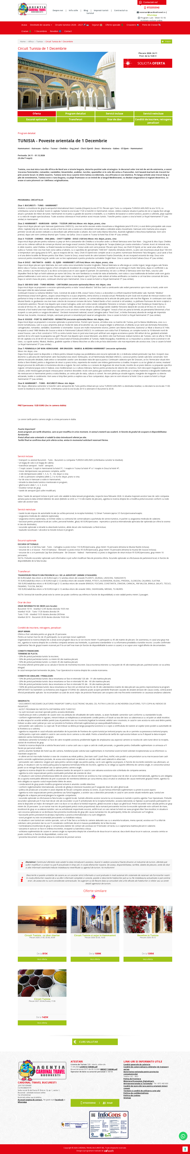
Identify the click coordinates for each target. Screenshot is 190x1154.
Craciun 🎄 (26, 31)
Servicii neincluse (153, 113)
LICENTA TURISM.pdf (89, 1067)
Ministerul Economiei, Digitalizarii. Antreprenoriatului (139, 1082)
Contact (68, 31)
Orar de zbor (114, 119)
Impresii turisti (101, 10)
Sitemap (127, 1098)
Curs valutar (88, 1041)
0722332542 (89, 1102)
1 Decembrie (40, 31)
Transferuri (75, 119)
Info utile (73, 10)
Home (23, 41)
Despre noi (58, 10)
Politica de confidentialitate (136, 1093)
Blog (86, 10)
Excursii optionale (36, 119)
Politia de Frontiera (132, 1079)
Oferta (37, 113)
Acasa (24, 24)
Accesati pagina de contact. (30, 1100)
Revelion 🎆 (55, 31)
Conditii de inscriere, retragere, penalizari (153, 121)
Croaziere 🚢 (133, 24)
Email (109, 1102)
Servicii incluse (114, 113)
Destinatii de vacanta (40, 24)
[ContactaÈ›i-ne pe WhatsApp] (183, 1136)
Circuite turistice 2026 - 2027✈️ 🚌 (72, 24)
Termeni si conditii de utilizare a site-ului (142, 1091)
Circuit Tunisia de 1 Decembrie (59, 41)
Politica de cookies (132, 1095)
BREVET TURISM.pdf (108, 1069)
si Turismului (146, 1083)
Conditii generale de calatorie (137, 1064)
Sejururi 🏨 (97, 24)
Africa (31, 41)
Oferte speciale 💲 (114, 24)
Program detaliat (75, 113)
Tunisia (39, 41)
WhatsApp (152, 15)
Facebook (59, 1100)
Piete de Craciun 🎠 (151, 24)
